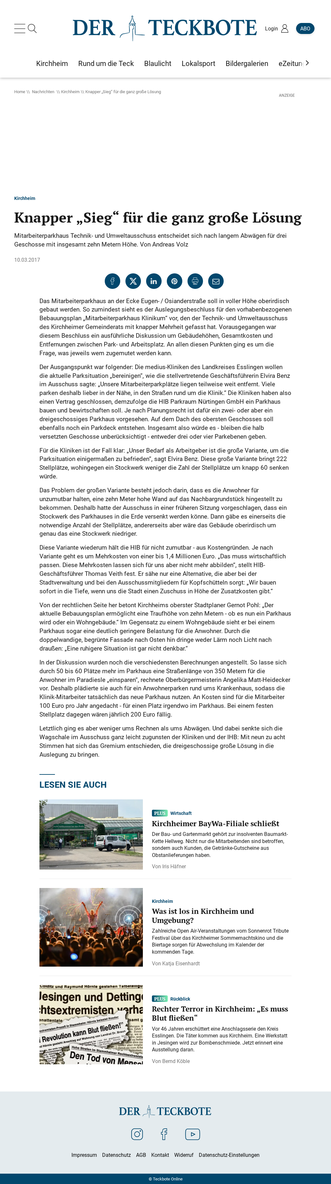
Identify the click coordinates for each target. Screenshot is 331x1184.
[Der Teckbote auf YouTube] (192, 1134)
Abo (305, 28)
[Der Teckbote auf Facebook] (164, 1134)
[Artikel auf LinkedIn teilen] (154, 281)
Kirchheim (70, 91)
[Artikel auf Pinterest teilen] (174, 281)
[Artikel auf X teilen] (133, 281)
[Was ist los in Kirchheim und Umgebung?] (91, 926)
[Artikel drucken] (195, 281)
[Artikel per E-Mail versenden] (216, 281)
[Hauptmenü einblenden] (21, 28)
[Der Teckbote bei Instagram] (137, 1134)
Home (19, 91)
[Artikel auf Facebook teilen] (112, 281)
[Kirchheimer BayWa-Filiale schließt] (91, 834)
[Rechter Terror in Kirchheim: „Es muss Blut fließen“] (91, 1024)
